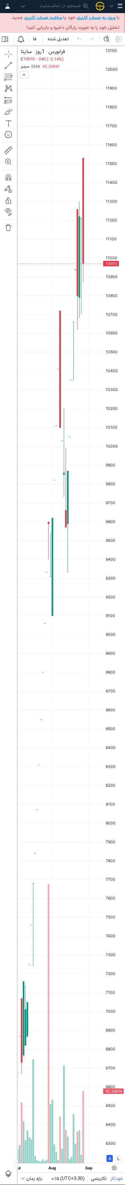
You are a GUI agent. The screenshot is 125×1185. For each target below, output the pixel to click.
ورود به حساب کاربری (96, 17)
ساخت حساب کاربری (43, 17)
